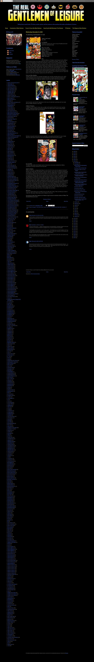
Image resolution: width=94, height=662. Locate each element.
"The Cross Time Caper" (11, 177)
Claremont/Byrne (10, 272)
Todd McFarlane (10, 598)
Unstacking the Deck (11, 609)
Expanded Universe (11, 342)
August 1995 (9, 247)
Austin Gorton (11, 50)
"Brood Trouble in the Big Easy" (13, 102)
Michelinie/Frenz (10, 484)
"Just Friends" (9, 142)
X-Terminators (10, 634)
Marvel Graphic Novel (11, 472)
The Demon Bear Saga (11, 584)
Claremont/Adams (10, 270)
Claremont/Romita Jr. (11, 286)
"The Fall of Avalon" (11, 188)
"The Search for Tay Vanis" (12, 205)
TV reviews (9, 582)
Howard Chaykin (10, 389)
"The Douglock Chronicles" (12, 183)
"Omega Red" (9, 158)
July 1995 (9, 419)
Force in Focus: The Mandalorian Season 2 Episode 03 (80, 185)
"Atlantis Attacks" (10, 93)
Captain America (10, 264)
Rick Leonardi (10, 526)
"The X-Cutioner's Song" (11, 216)
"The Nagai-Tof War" (11, 198)
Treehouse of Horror (11, 605)
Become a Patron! (47, 199)
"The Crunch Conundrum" (12, 179)
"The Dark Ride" (10, 181)
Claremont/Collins (10, 277)
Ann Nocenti (9, 237)
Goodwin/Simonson (11, 374)
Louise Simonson (10, 461)
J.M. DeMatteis (10, 398)
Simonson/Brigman (11, 550)
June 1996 (9, 422)
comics (45, 207)
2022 (74, 157)
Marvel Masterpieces (11, 473)
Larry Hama (9, 426)
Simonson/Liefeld (10, 556)
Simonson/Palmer (10, 557)
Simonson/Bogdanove (11, 549)
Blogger (66, 653)
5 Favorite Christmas (11, 228)
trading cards (9, 644)
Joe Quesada (9, 412)
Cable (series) (10, 263)
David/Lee (9, 308)
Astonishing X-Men (10, 246)
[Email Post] (46, 205)
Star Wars (9, 577)
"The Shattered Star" (11, 207)
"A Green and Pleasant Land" (12, 82)
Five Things (9, 350)
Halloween (9, 380)
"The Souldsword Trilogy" (12, 211)
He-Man (8, 388)
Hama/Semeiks (10, 382)
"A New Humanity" (10, 85)
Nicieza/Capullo (10, 496)
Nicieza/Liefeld (10, 500)
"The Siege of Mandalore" (12, 209)
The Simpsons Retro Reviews (79, 28)
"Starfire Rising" (10, 173)
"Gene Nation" (10, 130)
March (75, 213)
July (75, 206)
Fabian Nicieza (10, 343)
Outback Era (9, 511)
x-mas (8, 645)
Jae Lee (8, 401)
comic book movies (11, 640)
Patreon (8, 512)
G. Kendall (11, 54)
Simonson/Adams (10, 546)
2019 (74, 218)
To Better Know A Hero (11, 592)
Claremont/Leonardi (11, 282)
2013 (74, 228)
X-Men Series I (10, 630)
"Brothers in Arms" (10, 103)
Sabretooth (9, 533)
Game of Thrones (10, 363)
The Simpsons (10, 585)
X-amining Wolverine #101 (79, 194)
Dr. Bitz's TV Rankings (11, 325)
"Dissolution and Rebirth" (12, 114)
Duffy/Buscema (10, 328)
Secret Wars (9, 538)
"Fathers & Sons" (10, 124)
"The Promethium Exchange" (12, 201)
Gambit (8, 359)
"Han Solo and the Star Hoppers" (13, 135)
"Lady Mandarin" (10, 145)
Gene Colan (9, 364)
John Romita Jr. (10, 417)
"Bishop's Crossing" (11, 95)
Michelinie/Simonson (11, 486)
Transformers (9, 603)
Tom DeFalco (9, 599)
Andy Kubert (9, 236)
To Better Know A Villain (11, 595)
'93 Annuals (9, 223)
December (76, 162)
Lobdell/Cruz (9, 440)
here (20, 63)
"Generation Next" (10, 131)
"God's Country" (10, 134)
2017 (74, 221)
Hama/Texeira (10, 385)
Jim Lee (8, 408)
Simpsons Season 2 (11, 567)
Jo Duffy (8, 409)
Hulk (8, 392)
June (75, 208)
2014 (74, 226)
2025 (74, 153)
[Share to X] (51, 205)
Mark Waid (9, 468)
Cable (8, 261)
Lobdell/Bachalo (10, 438)
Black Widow (9, 257)
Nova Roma (9, 510)
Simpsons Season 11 (11, 566)
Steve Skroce (9, 580)
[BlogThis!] (50, 205)
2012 (74, 229)
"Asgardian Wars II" (11, 91)
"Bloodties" (9, 100)
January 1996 (10, 403)
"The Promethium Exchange (12, 200)
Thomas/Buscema (10, 588)
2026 (74, 151)
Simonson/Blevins (10, 547)
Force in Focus (10, 353)
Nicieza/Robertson (10, 503)
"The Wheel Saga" (10, 215)
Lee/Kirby (9, 431)
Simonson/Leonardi (11, 554)
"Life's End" (9, 149)
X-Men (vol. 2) (10, 627)
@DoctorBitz (11, 70)
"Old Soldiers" (10, 156)
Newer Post (28, 201)
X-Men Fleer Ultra (10, 628)
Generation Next (10, 367)
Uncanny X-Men (10, 607)
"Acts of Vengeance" (11, 88)
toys (8, 642)
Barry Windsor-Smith (11, 253)
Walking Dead (10, 612)
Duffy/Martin (9, 332)
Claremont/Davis (10, 278)
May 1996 (59, 207)
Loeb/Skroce (9, 455)
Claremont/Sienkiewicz (11, 288)
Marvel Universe (10, 476)
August (75, 205)
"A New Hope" (10, 84)
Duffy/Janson (9, 331)
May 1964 (9, 480)
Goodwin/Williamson (11, 375)
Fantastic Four (10, 346)
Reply (30, 221)
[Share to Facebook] (52, 205)
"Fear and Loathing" (11, 126)
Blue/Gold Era (10, 258)
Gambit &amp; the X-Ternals (12, 360)
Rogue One (9, 531)
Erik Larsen (9, 339)
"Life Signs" (9, 148)
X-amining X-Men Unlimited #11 (80, 168)
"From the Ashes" (10, 128)
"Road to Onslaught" (32, 207)
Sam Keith (9, 535)
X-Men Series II (10, 631)
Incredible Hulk (10, 395)
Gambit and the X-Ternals (12, 361)
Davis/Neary (9, 315)
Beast (8, 256)
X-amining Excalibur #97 (78, 188)
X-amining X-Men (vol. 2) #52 (79, 197)
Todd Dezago (9, 596)
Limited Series (10, 437)
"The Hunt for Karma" (11, 191)
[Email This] (48, 205)
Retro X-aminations (11, 524)
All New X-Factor (10, 230)
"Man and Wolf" (10, 152)
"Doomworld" (9, 117)
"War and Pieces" (10, 219)
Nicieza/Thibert (10, 504)
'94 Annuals (9, 225)
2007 (74, 237)
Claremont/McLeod (11, 284)
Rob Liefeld (9, 528)
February (76, 214)
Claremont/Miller (10, 285)
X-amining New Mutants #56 (82, 107)
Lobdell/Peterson (10, 447)
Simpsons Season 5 (11, 571)
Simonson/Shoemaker (11, 560)
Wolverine (9, 619)
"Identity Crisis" (10, 138)
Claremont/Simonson (11, 291)
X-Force (8, 624)
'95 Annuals (9, 226)
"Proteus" (9, 163)
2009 (74, 234)
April (75, 211)
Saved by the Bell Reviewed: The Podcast (53, 28)
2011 (74, 231)
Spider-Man (9, 575)
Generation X (48, 207)
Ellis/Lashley (9, 336)
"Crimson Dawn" (10, 109)
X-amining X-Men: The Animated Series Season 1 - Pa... (80, 199)
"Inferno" (9, 140)
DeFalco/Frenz (10, 318)
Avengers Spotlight (10, 250)
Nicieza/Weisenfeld (11, 505)
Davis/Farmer (9, 314)
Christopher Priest (10, 268)
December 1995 (10, 324)
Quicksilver (9, 519)
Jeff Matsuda (9, 405)
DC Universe (9, 301)
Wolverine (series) (10, 620)
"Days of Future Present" (11, 112)
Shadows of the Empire (11, 542)
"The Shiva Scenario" (11, 208)
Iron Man (9, 396)
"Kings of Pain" (10, 144)
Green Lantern (10, 378)
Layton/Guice (9, 430)
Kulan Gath (9, 424)
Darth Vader (9, 304)
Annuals (8, 239)
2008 (74, 236)
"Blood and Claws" (10, 99)
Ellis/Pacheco (9, 338)
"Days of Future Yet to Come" (12, 113)
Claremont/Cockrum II (11, 275)
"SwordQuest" (10, 174)
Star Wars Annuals (10, 578)
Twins (8, 606)
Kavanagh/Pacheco (11, 423)
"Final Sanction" (10, 127)
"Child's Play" (9, 106)
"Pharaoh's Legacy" (11, 162)
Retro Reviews (10, 522)
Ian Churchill (9, 394)
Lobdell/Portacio (10, 448)
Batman (8, 254)
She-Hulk (9, 543)
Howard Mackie (10, 391)
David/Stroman (10, 311)
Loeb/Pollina (9, 452)
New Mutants (9, 491)
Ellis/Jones (9, 335)
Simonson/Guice (10, 553)
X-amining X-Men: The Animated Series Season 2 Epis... (80, 173)
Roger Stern (9, 529)
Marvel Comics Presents (11, 469)
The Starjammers (10, 587)
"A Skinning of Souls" (11, 86)
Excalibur (9, 340)
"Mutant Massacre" (10, 155)
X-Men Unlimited (10, 633)
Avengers (9, 249)
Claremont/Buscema (11, 271)
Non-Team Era (10, 508)
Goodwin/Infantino (10, 373)
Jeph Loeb (9, 406)
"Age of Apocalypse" (11, 89)
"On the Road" (10, 159)
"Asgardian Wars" (10, 92)
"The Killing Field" (10, 193)
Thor (8, 591)
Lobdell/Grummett (54, 207)
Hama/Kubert (9, 381)
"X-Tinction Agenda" (11, 222)
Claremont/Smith (10, 292)
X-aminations (63, 207)
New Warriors (9, 493)
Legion (8, 434)
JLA (8, 399)
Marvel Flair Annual (11, 470)
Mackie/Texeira (10, 465)
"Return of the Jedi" (11, 165)
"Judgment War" (10, 141)
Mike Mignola (9, 487)
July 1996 (9, 420)
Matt (30, 224)
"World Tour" (9, 221)
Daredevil (9, 303)
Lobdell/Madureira (10, 445)
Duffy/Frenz (9, 329)
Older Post (66, 201)
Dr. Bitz (10, 52)
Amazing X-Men (10, 235)
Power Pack (9, 517)
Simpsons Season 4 (11, 570)
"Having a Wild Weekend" (12, 137)
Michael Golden (10, 483)
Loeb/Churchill (10, 451)
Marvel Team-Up (10, 475)
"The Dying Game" (10, 184)
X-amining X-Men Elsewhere (12, 637)
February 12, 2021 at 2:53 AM (37, 241)
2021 (74, 159)
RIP (8, 521)
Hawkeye (9, 387)
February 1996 (10, 349)
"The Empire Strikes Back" (12, 186)
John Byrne (9, 415)
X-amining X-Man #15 (78, 186)
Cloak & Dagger (10, 295)
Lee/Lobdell (9, 433)
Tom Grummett (10, 600)
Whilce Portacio (10, 617)
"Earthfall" (9, 120)
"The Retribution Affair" (11, 202)
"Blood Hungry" (10, 98)
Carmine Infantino (10, 265)
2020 (74, 161)
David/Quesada (10, 310)
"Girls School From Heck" (12, 133)
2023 (74, 156)
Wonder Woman (10, 621)
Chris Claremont (10, 267)
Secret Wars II (10, 539)
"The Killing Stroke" (11, 194)
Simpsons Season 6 (11, 573)
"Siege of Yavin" (10, 172)
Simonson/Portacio (10, 559)
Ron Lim (9, 532)
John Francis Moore (11, 416)
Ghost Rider (9, 370)
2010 (74, 232)
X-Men (8, 626)
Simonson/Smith (10, 563)
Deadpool (9, 322)
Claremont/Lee (10, 281)
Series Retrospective (11, 540)
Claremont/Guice (10, 279)
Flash (8, 352)
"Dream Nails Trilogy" (11, 119)
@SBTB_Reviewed (13, 73)
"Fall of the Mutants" (11, 121)
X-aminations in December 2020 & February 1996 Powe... (80, 175)
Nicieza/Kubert (10, 498)
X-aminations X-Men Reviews (17, 28)
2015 (74, 224)
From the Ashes (10, 354)
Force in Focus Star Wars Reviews (33, 28)
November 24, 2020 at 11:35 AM (37, 224)
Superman (9, 581)
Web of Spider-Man (11, 616)
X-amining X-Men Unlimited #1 (82, 126)
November (76, 164)
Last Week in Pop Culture (12, 427)
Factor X (8, 345)
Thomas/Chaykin (10, 589)
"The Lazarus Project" (11, 195)
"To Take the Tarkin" (11, 218)
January (76, 216)
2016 (74, 223)
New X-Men (9, 494)
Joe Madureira (10, 410)
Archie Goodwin (10, 242)
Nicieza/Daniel (10, 497)
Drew (30, 215)
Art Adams (9, 243)
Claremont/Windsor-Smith (12, 293)
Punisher (9, 518)
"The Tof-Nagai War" (11, 214)
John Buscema (10, 413)
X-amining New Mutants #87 (82, 116)
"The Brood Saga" (10, 176)
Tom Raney (9, 602)
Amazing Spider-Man (11, 233)
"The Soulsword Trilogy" (11, 212)
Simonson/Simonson (11, 561)
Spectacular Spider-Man (11, 574)
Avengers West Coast (11, 251)
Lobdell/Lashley (10, 444)
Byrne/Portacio (10, 260)
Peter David (9, 514)
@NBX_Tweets (13, 71)
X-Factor (9, 623)
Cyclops (8, 298)
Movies (8, 490)
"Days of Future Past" (11, 110)
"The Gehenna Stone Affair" (12, 190)
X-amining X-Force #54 (78, 195)
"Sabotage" (9, 169)
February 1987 (10, 347)
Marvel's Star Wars (10, 477)
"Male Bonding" (10, 151)
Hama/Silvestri (10, 384)
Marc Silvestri (9, 466)
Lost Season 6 (10, 459)
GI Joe (8, 357)
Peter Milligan (10, 515)
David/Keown (9, 307)
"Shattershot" (9, 170)
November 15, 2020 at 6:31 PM (37, 215)
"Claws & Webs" (10, 107)
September (76, 203)
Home (6, 28)
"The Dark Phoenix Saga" (12, 180)
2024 (74, 154)
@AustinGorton (18, 69)
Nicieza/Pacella (10, 501)
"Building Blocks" (10, 105)
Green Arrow (9, 377)
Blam (30, 241)
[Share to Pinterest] (54, 205)
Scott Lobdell (9, 536)
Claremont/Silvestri (10, 289)
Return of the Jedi (10, 525)
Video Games (9, 610)
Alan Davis (9, 229)
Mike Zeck (9, 489)
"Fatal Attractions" (10, 123)
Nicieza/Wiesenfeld (11, 507)
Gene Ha (9, 366)
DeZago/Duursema (11, 321)
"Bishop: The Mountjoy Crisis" (12, 96)
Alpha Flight (9, 232)
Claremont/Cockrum (11, 274)
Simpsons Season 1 (11, 564)
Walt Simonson (10, 613)
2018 (74, 220)
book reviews (9, 638)
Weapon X (9, 614)
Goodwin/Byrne (10, 371)
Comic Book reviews (39, 207)
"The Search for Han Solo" (12, 204)
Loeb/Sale (9, 454)
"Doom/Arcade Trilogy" (11, 116)
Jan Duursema (10, 402)
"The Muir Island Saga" (11, 197)
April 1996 (9, 240)
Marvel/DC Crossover (11, 479)
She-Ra (8, 545)
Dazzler (8, 317)
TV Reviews (67, 28)
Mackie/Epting (10, 462)
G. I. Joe (8, 356)
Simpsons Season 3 (11, 568)
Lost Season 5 (10, 458)
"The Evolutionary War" (11, 187)
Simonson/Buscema (11, 552)
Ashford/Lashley (10, 244)
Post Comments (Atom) (35, 273)
